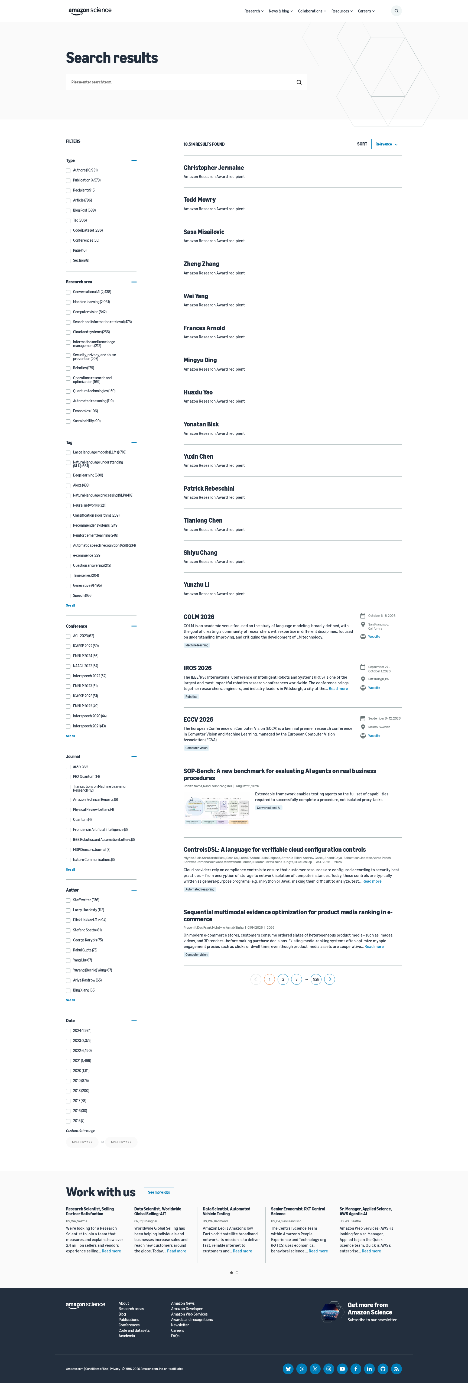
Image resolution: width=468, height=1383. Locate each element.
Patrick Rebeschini (209, 488)
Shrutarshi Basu (213, 858)
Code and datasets (134, 1330)
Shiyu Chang (200, 552)
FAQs (175, 1336)
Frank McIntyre (214, 927)
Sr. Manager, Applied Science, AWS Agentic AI (366, 1211)
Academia (127, 1336)
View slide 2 (237, 1272)
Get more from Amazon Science (370, 1308)
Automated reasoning (200, 889)
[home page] (90, 10)
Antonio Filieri (291, 858)
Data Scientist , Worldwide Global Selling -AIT (157, 1211)
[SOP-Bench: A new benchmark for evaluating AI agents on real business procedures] (217, 810)
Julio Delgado (270, 858)
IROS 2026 (198, 668)
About (124, 1303)
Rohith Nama (193, 786)
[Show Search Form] (396, 10)
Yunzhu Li (196, 584)
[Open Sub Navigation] (262, 11)
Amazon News (183, 1303)
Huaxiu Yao (198, 392)
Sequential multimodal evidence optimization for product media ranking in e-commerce (288, 915)
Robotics (191, 697)
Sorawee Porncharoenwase (203, 862)
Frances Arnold (204, 328)
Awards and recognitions (192, 1319)
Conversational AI (269, 808)
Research (252, 10)
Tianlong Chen (203, 520)
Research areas (131, 1309)
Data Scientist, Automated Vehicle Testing (226, 1211)
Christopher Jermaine (214, 167)
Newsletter (180, 1325)
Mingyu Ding (200, 360)
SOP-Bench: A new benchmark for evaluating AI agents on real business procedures (280, 774)
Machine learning (197, 645)
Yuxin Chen (198, 456)
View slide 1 (231, 1272)
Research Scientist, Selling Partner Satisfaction (90, 1211)
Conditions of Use (96, 1369)
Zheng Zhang (201, 263)
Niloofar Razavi (263, 862)
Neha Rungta (284, 862)
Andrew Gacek (313, 858)
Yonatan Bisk (201, 424)
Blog (122, 1314)
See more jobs (159, 1192)
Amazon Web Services (189, 1314)
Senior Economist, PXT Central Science (298, 1211)
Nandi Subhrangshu (217, 786)
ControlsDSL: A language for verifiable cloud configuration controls (275, 849)
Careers (364, 10)
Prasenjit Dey (193, 927)
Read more (338, 688)
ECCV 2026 (198, 719)
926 (316, 979)
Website (374, 636)
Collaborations (310, 10)
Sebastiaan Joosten (358, 858)
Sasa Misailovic (204, 231)
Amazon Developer (187, 1309)
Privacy (115, 1369)
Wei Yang (196, 296)
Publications (129, 1319)
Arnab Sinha (234, 927)
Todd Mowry (200, 199)
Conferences (129, 1325)
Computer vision (196, 748)
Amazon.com (74, 1369)
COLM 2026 (199, 616)
